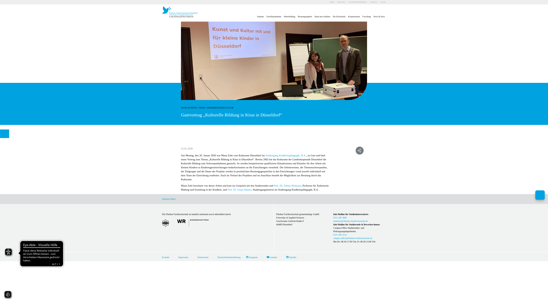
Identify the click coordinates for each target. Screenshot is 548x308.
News (202, 108)
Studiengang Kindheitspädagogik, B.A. (285, 155)
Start (331, 2)
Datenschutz (202, 257)
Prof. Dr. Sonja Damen (239, 189)
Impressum (183, 257)
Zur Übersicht (5, 133)
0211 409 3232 (340, 235)
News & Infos (189, 108)
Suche (383, 2)
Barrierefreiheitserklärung (229, 257)
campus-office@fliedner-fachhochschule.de (352, 238)
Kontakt (341, 2)
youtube (273, 257)
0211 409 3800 (340, 217)
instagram (253, 257)
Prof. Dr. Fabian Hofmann (287, 185)
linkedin (292, 257)
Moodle (373, 2)
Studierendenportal (357, 2)
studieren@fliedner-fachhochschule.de (350, 221)
